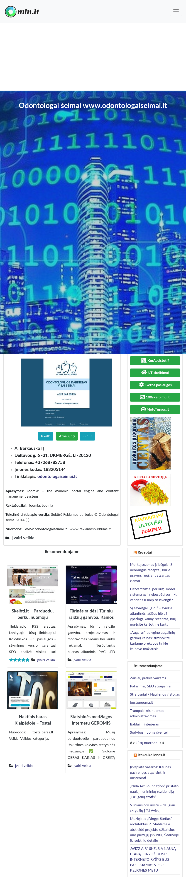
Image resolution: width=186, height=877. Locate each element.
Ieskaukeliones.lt (151, 755)
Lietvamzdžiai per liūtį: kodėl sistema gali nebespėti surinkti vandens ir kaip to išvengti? (154, 594)
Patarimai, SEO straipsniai (150, 686)
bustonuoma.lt (141, 702)
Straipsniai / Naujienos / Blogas (155, 694)
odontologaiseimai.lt (57, 477)
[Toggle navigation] (176, 11)
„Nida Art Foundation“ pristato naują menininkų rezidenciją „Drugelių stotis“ (154, 791)
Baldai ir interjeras (144, 724)
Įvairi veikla (46, 660)
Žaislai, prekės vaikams (148, 678)
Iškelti (45, 436)
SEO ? (87, 436)
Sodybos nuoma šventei (149, 732)
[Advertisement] (93, 56)
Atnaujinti (67, 436)
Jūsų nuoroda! (147, 743)
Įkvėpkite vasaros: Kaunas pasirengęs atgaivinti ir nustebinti (150, 772)
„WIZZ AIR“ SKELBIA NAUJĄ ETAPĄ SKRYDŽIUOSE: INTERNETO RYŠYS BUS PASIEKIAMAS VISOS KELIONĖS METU (153, 859)
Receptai (145, 552)
